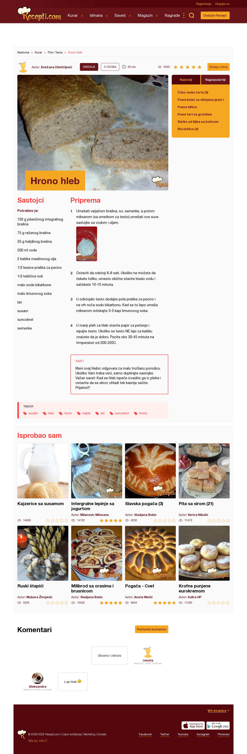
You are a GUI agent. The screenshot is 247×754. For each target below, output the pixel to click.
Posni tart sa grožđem (195, 114)
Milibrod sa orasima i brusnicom (96, 565)
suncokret (122, 413)
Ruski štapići (42, 565)
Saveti (120, 15)
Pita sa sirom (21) (204, 482)
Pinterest (224, 734)
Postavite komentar (151, 629)
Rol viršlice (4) (188, 129)
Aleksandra (37, 686)
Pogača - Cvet (150, 565)
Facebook (145, 734)
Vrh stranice (217, 710)
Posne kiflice (187, 107)
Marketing (89, 734)
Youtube (183, 734)
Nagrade (172, 15)
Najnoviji (186, 79)
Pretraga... (191, 15)
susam (33, 413)
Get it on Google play (218, 725)
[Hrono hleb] (117, 244)
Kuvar (73, 15)
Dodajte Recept (215, 15)
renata (148, 660)
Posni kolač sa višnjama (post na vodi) (201, 99)
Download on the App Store (193, 725)
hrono (143, 413)
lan (103, 413)
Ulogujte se (222, 3)
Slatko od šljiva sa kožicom (198, 121)
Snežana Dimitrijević (56, 67)
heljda (86, 413)
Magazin (145, 15)
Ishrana (96, 15)
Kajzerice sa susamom (42, 482)
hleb (51, 413)
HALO (43, 740)
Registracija (203, 3)
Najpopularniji (215, 79)
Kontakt (101, 734)
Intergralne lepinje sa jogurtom (96, 482)
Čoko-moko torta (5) (193, 92)
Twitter (164, 734)
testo (68, 413)
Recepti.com (39, 13)
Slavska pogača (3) (150, 482)
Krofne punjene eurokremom (204, 565)
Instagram (203, 734)
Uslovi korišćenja (71, 734)
